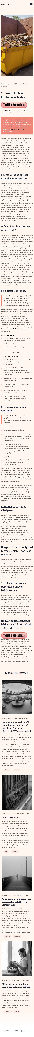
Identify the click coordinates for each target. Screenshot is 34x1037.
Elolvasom (16, 769)
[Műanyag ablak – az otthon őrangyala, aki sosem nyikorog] (17, 958)
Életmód (7, 936)
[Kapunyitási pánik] (17, 792)
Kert (6, 851)
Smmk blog (6, 4)
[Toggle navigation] (31, 4)
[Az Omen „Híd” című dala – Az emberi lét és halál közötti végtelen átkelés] (17, 873)
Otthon (7, 769)
